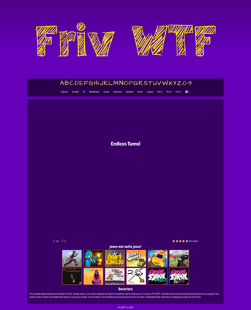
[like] (54, 241)
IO (84, 91)
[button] (187, 92)
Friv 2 (159, 91)
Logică (150, 91)
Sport (140, 91)
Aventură (117, 91)
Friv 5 (178, 91)
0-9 (187, 83)
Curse (106, 91)
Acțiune (64, 91)
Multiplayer (94, 91)
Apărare (129, 91)
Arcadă (75, 91)
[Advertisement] (125, 121)
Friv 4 (169, 91)
